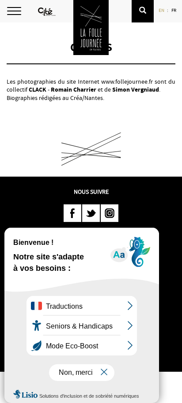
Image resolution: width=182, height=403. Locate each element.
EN (162, 10)
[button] (143, 11)
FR (174, 10)
